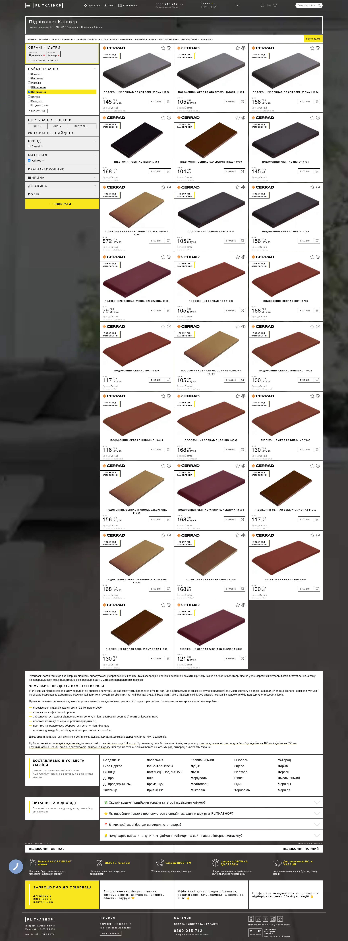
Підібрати (62, 203)
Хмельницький (289, 777)
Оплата (179, 924)
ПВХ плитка (110, 39)
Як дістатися (110, 933)
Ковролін (67, 39)
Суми (238, 783)
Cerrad (37, 146)
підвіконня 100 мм (261, 743)
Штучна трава (189, 39)
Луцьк (195, 766)
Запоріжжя (155, 760)
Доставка (195, 924)
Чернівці (284, 783)
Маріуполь (199, 777)
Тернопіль (242, 790)
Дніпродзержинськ (117, 783)
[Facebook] (251, 919)
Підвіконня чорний (301, 849)
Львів (195, 772)
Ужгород (284, 760)
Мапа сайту (32, 928)
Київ (150, 777)
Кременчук (155, 783)
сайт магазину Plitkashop (120, 743)
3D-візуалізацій (296, 896)
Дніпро (108, 777)
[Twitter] (258, 919)
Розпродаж (313, 39)
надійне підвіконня (67, 743)
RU (238, 5)
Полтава (240, 772)
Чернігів (284, 790)
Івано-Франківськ (160, 766)
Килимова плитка (145, 39)
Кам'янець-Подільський (164, 772)
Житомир (110, 790)
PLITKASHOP (40, 919)
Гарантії (212, 924)
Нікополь (241, 760)
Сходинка (37, 101)
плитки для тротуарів (73, 747)
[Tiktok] (280, 919)
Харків (283, 766)
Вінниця (109, 772)
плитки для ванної (211, 743)
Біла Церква (112, 766)
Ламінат (81, 39)
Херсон (283, 772)
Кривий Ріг (155, 790)
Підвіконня (35, 54)
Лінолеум (94, 39)
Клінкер (52, 54)
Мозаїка (44, 39)
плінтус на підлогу (99, 747)
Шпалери (206, 39)
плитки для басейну (236, 743)
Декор (55, 39)
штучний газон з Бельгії (43, 747)
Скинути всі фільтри (43, 60)
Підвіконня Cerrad (47, 849)
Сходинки (126, 39)
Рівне (238, 777)
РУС (52, 934)
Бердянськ (111, 760)
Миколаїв (198, 790)
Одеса (239, 766)
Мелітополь (199, 783)
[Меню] (28, 5)
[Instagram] (273, 919)
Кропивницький (202, 760)
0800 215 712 (167, 4)
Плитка (32, 39)
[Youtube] (265, 919)
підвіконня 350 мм (285, 743)
